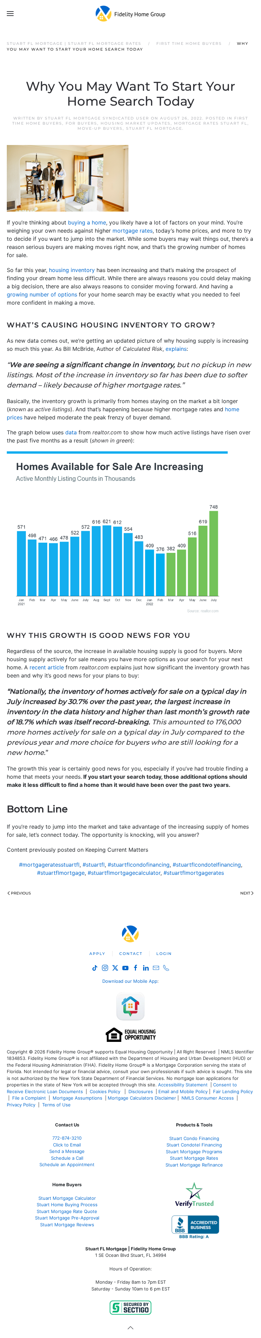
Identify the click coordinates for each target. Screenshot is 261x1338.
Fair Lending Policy (233, 1091)
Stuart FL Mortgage (154, 128)
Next (245, 893)
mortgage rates (132, 230)
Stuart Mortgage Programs (194, 1151)
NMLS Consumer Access (207, 1098)
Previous (21, 893)
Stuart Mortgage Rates (194, 1158)
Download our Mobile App (129, 981)
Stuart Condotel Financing (194, 1144)
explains (176, 348)
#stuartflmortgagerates (193, 872)
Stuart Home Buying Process (67, 1204)
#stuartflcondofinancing (139, 864)
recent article (47, 667)
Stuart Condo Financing (194, 1138)
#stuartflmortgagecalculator (124, 872)
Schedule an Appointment (66, 1164)
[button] (10, 13)
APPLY (97, 953)
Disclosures (140, 1091)
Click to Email (67, 1144)
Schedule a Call (67, 1158)
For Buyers (81, 123)
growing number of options (42, 294)
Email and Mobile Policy (183, 1091)
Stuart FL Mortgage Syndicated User (97, 118)
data (71, 432)
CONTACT (130, 953)
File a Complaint (29, 1098)
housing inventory (72, 270)
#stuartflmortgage (61, 872)
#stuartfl (94, 864)
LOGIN (164, 953)
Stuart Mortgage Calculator (67, 1198)
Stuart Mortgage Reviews (67, 1224)
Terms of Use (57, 1104)
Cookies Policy (106, 1091)
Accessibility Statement (183, 1084)
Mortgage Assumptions (77, 1098)
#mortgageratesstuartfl (49, 864)
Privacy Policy (21, 1104)
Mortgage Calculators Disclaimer (142, 1098)
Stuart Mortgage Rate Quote (67, 1211)
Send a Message (67, 1151)
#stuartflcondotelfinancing (207, 864)
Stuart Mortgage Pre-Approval (67, 1218)
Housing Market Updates (136, 123)
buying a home (87, 222)
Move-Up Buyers (100, 128)
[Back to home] (131, 13)
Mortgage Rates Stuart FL (210, 123)
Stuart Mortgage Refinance (194, 1165)
